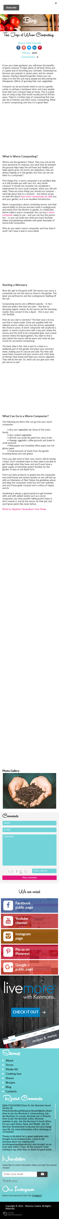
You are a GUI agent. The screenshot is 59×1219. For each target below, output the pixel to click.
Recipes (10, 1082)
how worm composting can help (36, 197)
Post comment (29, 878)
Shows (10, 1078)
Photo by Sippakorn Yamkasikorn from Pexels (24, 509)
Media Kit (12, 1069)
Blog (8, 1087)
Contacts (11, 1091)
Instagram (37, 1196)
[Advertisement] (28, 129)
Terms (9, 1065)
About (9, 1060)
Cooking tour (14, 1073)
